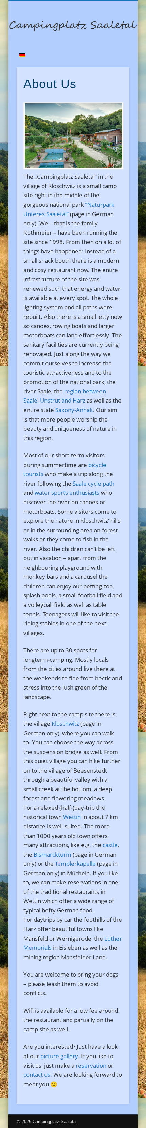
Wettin (72, 817)
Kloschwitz (65, 723)
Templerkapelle (75, 863)
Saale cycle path (93, 483)
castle (110, 845)
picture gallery (59, 1056)
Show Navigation (113, 60)
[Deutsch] (22, 55)
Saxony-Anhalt (74, 410)
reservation (91, 1065)
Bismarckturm (52, 854)
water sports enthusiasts (67, 492)
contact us (36, 1075)
